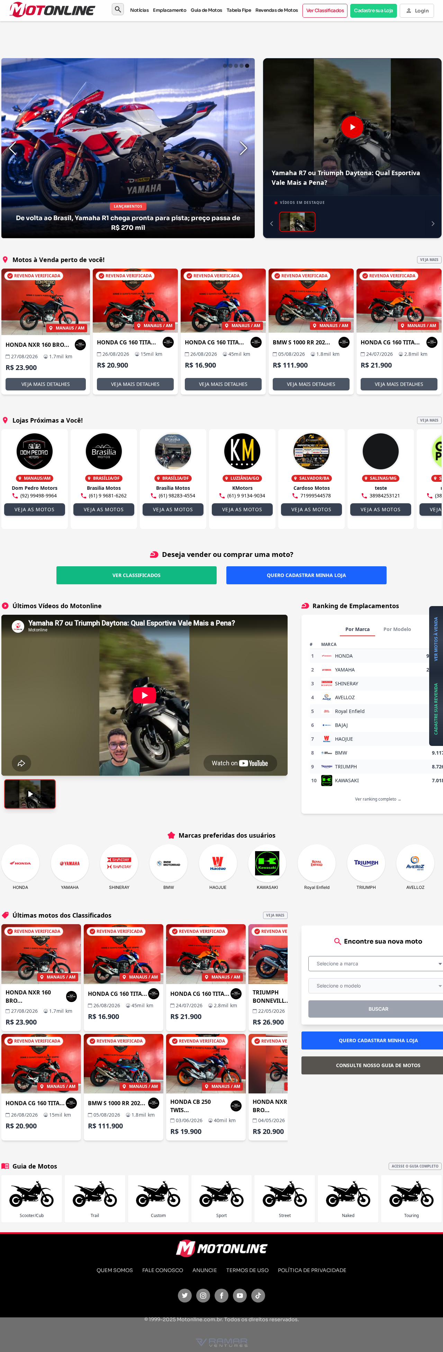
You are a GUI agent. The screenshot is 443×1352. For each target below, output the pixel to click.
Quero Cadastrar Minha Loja (306, 575)
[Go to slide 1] (225, 66)
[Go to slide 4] (241, 66)
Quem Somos (115, 1270)
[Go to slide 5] (247, 66)
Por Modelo (397, 629)
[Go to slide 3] (236, 66)
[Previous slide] (12, 148)
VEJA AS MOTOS (34, 509)
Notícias (139, 10)
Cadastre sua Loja (373, 10)
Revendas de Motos (276, 10)
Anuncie (204, 1270)
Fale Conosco (162, 1270)
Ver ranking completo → (378, 799)
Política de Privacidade (312, 1270)
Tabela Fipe (239, 10)
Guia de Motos (206, 10)
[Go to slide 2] (230, 66)
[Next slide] (244, 148)
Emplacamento (169, 10)
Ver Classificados (325, 10)
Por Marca (357, 629)
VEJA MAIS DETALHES (45, 384)
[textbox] (339, 963)
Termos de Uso (247, 1270)
